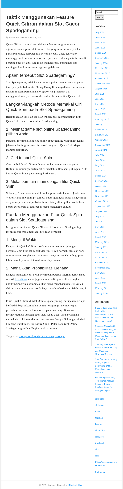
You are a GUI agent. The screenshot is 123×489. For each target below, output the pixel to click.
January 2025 (101, 124)
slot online (100, 430)
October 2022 (101, 262)
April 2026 (100, 47)
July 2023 (99, 216)
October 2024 (101, 139)
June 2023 (100, 221)
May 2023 (100, 226)
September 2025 (102, 83)
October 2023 (101, 201)
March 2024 (100, 175)
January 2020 (101, 293)
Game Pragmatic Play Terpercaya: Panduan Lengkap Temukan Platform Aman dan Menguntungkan (105, 384)
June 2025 (100, 98)
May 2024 (100, 165)
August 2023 (101, 211)
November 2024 (102, 134)
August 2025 (101, 88)
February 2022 (102, 288)
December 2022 (102, 252)
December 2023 (102, 190)
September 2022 (102, 267)
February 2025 (102, 119)
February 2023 (102, 242)
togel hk (99, 417)
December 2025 (102, 68)
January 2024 (101, 185)
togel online (100, 443)
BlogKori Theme (76, 484)
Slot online (100, 471)
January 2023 (101, 247)
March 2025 (100, 114)
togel (97, 411)
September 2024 (102, 144)
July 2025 (99, 93)
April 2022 (100, 277)
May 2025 (100, 103)
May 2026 (100, 42)
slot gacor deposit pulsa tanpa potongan (42, 336)
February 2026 (102, 57)
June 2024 (100, 160)
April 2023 (100, 231)
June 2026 (100, 37)
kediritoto (21, 279)
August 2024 (101, 149)
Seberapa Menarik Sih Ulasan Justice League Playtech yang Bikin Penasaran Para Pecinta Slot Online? (105, 332)
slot (97, 449)
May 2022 (100, 272)
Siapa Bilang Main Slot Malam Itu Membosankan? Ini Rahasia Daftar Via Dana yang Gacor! (106, 314)
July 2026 (99, 32)
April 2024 (100, 170)
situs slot (99, 398)
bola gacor (100, 424)
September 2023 (102, 206)
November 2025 (102, 73)
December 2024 (102, 129)
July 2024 (99, 155)
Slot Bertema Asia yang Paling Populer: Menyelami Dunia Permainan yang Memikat (106, 366)
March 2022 (100, 283)
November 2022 (102, 257)
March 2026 (100, 52)
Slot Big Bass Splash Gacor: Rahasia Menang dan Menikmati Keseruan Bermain (106, 349)
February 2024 (102, 180)
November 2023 (102, 196)
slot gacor (99, 405)
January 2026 (101, 63)
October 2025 (101, 78)
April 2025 (100, 108)
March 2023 (100, 237)
